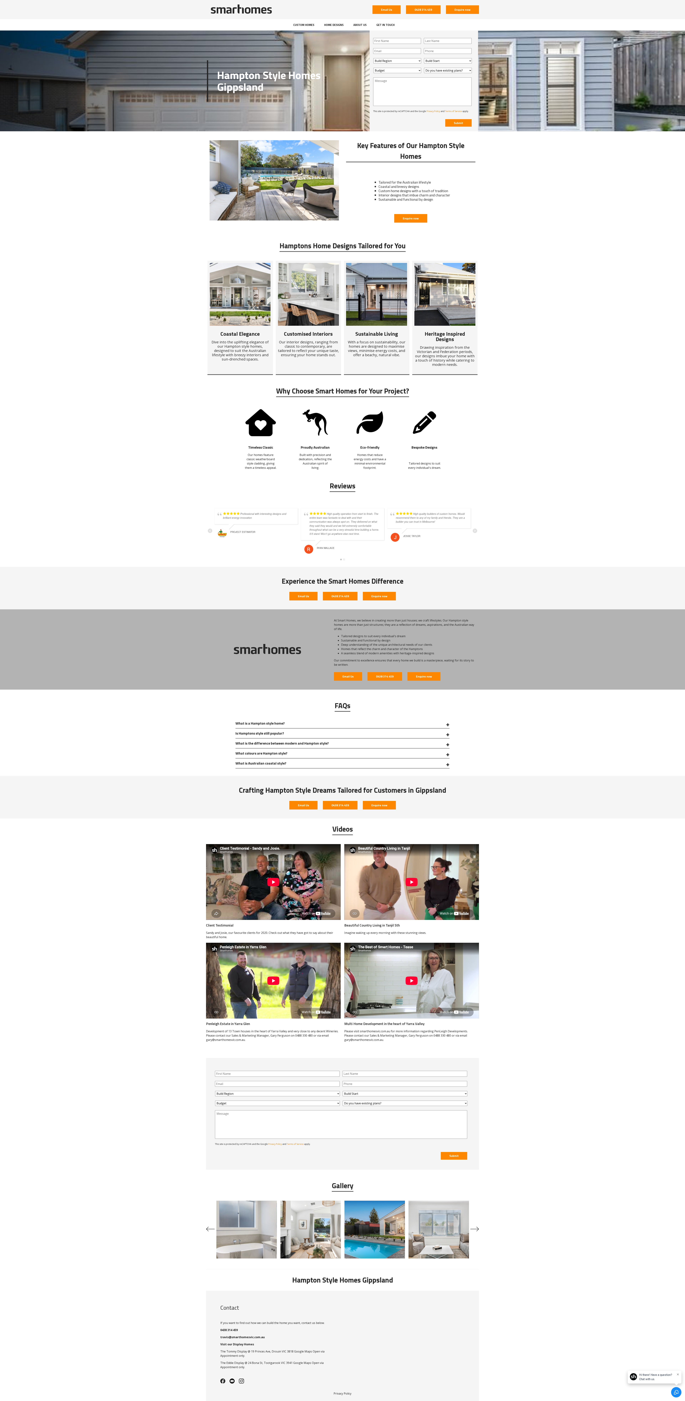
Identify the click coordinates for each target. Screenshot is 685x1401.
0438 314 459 (423, 9)
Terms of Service (453, 111)
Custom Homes (303, 25)
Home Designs (334, 25)
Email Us (386, 9)
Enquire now (462, 9)
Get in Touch (385, 25)
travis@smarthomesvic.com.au (242, 1337)
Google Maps (303, 1351)
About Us (360, 25)
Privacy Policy (433, 111)
